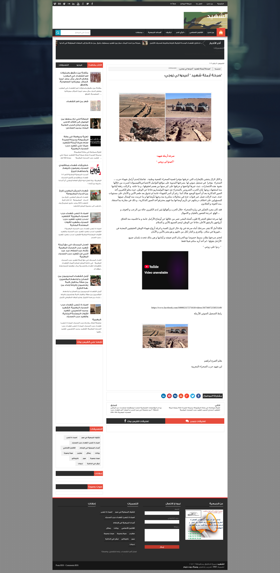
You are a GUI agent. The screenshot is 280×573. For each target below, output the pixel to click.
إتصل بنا (202, 54)
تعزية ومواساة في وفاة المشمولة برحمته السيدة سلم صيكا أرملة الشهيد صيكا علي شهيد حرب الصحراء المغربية (75, 142)
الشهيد (217, 16)
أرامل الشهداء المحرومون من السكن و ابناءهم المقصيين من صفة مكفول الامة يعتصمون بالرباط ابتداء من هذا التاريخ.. (73, 282)
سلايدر (79, 453)
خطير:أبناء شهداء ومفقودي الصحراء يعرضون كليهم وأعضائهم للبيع (73, 168)
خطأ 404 (173, 4)
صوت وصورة (95, 458)
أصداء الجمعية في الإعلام (90, 448)
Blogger (119, 554)
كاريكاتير (75, 458)
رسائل (88, 453)
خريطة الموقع (186, 4)
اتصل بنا (199, 4)
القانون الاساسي (196, 32)
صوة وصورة (68, 453)
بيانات (97, 453)
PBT (215, 567)
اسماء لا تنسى (71, 437)
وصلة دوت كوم (190, 567)
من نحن (210, 4)
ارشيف (169, 32)
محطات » (140, 32)
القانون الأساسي (69, 448)
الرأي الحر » (180, 32)
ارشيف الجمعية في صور (90, 437)
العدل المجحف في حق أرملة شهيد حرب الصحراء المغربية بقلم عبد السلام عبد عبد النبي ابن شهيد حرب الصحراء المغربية (73, 250)
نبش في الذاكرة (93, 464)
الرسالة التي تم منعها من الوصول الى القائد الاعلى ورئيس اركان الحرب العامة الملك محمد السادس (74, 123)
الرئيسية (220, 4)
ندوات (80, 464)
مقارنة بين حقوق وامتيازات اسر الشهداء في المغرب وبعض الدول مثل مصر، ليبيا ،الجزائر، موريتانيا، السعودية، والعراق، (73, 78)
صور (84, 458)
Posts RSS (60, 565)
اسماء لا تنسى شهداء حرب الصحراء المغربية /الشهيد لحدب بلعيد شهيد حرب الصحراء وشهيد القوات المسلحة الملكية (74, 219)
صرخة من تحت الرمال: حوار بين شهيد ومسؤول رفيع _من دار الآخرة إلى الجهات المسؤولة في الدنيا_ (79, 43)
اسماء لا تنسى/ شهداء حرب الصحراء (86, 443)
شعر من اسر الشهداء (77, 101)
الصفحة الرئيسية (217, 54)
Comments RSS (72, 565)
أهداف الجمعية (154, 32)
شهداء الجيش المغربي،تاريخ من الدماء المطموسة (73, 192)
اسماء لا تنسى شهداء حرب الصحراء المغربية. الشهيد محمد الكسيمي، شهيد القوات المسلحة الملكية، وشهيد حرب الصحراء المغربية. (81, 312)
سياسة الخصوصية (191, 54)
